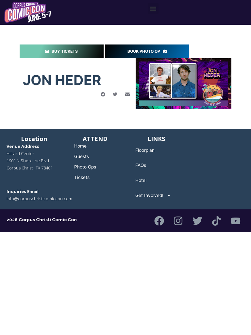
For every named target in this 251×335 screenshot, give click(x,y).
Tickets (82, 177)
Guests (81, 156)
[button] (153, 8)
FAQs (140, 165)
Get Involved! (149, 195)
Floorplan (145, 150)
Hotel (140, 180)
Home (80, 146)
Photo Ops (85, 166)
